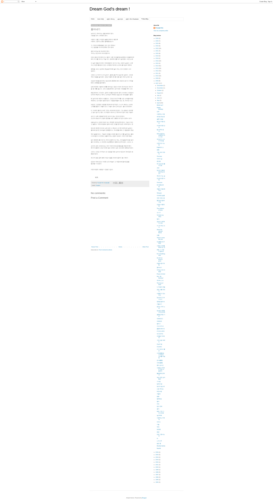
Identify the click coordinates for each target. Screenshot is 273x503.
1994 (157, 482)
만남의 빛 (159, 344)
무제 (158, 427)
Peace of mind (161, 274)
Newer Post (94, 247)
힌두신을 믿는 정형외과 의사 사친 (161, 135)
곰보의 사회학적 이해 (161, 222)
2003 (157, 459)
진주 (158, 111)
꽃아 (158, 409)
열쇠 (158, 401)
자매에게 (159, 321)
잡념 (158, 432)
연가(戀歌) (160, 360)
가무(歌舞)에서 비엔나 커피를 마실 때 (161, 356)
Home (92, 19)
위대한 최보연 (161, 116)
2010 (157, 76)
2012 (157, 71)
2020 (157, 53)
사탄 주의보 (160, 389)
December (160, 85)
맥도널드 (159, 193)
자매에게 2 (160, 318)
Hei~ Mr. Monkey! (160, 277)
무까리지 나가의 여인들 (161, 140)
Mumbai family (161, 446)
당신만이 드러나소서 (161, 298)
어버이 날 (159, 159)
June (158, 98)
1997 (157, 474)
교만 (158, 168)
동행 (158, 150)
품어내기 (159, 267)
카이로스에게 (160, 331)
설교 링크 (120, 19)
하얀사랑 (159, 391)
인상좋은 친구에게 (161, 242)
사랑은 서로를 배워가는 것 (161, 246)
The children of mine (160, 209)
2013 (157, 68)
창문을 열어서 (161, 301)
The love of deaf (160, 283)
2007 (157, 83)
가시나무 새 (160, 326)
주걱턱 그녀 (160, 280)
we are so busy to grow (160, 259)
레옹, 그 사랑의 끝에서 (160, 250)
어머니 (159, 422)
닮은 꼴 (159, 443)
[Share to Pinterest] (122, 183)
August (159, 93)
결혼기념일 (160, 119)
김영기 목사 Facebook (132, 19)
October (159, 90)
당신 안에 (159, 406)
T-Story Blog (144, 19)
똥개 (158, 219)
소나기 (159, 212)
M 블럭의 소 (160, 147)
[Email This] (114, 183)
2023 (157, 46)
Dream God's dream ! (110, 9)
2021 (157, 51)
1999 (157, 469)
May (158, 100)
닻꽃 (158, 396)
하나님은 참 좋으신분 (161, 164)
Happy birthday (160, 108)
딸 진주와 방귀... (160, 130)
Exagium (98, 185)
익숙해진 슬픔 (161, 195)
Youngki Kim (159, 28)
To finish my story (160, 215)
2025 (157, 41)
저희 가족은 (100, 19)
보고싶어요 (160, 333)
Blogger (144, 498)
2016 (157, 61)
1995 (157, 479)
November (160, 88)
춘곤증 (159, 161)
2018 (157, 58)
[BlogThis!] (116, 183)
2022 (157, 48)
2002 (157, 462)
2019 (157, 56)
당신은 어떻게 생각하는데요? (161, 172)
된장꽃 (159, 429)
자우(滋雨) (160, 363)
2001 (157, 464)
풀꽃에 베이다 (161, 328)
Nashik (159, 448)
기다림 (159, 381)
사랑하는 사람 (161, 114)
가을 (158, 424)
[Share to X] (118, 183)
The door (159, 156)
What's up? (160, 105)
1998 (157, 472)
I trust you (159, 182)
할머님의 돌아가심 (161, 201)
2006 (157, 452)
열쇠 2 (158, 323)
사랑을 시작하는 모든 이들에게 (161, 369)
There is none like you (161, 238)
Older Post (145, 247)
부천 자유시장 (161, 198)
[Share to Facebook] (120, 183)
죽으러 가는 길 (161, 176)
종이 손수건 (160, 365)
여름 (158, 235)
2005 (157, 454)
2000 (157, 467)
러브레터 (159, 346)
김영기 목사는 (111, 19)
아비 (158, 404)
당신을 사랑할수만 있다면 (161, 311)
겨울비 (159, 394)
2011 (157, 73)
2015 (157, 63)
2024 (157, 43)
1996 (157, 477)
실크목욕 (159, 415)
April (158, 103)
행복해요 (159, 399)
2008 (157, 81)
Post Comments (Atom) (105, 250)
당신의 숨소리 (161, 386)
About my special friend (160, 231)
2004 (157, 457)
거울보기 (159, 304)
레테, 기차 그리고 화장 (160, 412)
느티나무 (159, 441)
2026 (157, 38)
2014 (157, 66)
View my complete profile (161, 30)
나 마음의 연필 (161, 287)
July (158, 95)
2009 (157, 78)
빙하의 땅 (159, 384)
